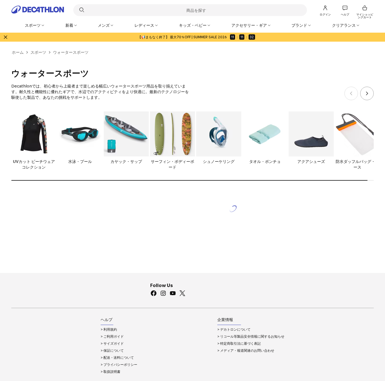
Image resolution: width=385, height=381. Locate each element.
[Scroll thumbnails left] (351, 93)
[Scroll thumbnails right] (367, 93)
